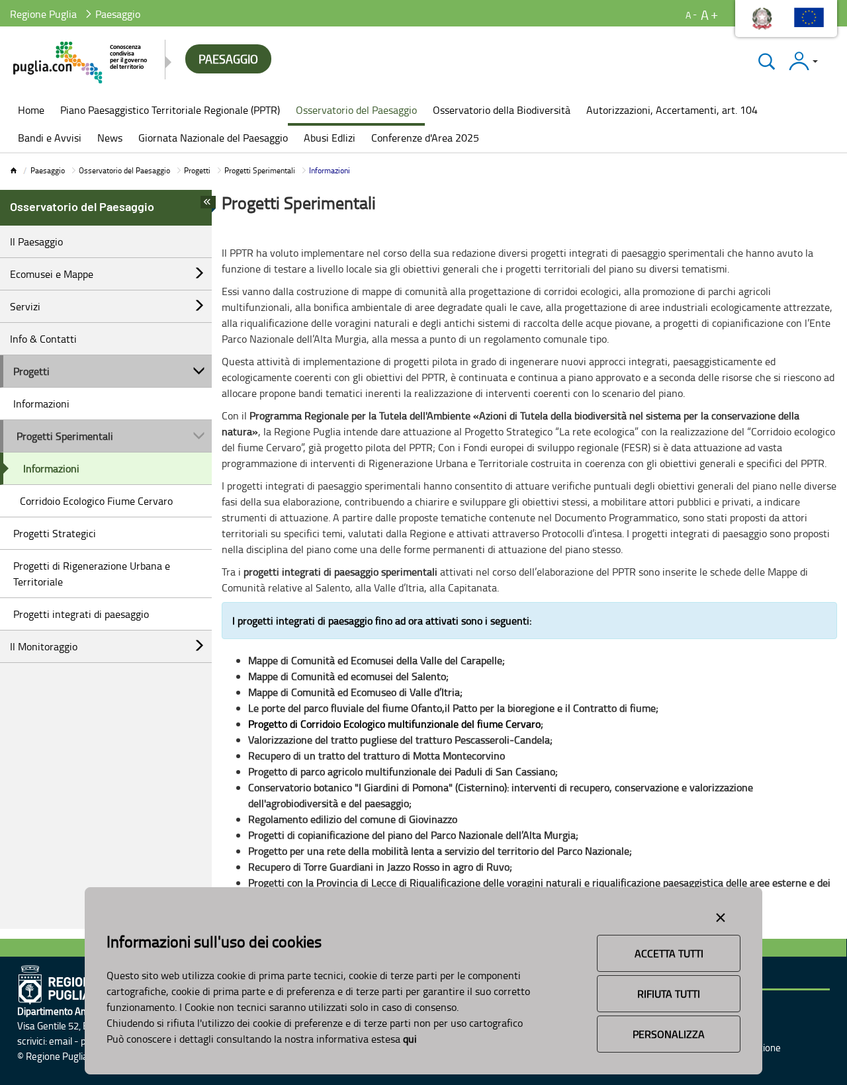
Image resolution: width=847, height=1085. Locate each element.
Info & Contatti (43, 338)
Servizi (25, 306)
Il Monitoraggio (43, 646)
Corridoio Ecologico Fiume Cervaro (96, 501)
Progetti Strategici (54, 533)
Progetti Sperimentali (259, 170)
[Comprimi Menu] (208, 206)
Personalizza (669, 1034)
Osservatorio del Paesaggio (124, 170)
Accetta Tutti (669, 953)
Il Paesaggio (36, 241)
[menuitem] (31, 111)
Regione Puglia (43, 14)
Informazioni (41, 403)
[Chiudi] (766, 61)
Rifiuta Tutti (668, 993)
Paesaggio (47, 170)
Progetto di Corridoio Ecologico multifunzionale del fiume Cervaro (394, 723)
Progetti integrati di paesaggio (81, 614)
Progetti (197, 170)
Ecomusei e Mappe (51, 274)
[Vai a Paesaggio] (81, 62)
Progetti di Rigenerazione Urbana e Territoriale (91, 573)
